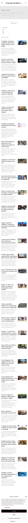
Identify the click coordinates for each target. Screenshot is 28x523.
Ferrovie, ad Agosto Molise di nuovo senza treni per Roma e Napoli (8, 60)
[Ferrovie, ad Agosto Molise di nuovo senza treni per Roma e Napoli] (22, 60)
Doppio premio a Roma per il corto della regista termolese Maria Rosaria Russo (8, 443)
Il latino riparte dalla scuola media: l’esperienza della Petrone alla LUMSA (9, 256)
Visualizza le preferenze (14, 518)
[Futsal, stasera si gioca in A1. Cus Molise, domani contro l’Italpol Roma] (22, 319)
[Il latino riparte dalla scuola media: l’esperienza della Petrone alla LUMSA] (22, 256)
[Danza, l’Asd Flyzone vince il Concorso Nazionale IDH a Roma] (22, 271)
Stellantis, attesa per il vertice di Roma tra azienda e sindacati (8, 92)
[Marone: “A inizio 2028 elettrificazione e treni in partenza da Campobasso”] (22, 333)
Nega (14, 514)
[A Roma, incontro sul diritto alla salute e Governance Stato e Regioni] (22, 108)
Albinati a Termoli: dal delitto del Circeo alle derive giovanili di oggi (8, 459)
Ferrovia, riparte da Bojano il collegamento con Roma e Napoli (8, 396)
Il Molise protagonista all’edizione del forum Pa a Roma (8, 125)
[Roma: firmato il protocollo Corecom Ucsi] (22, 412)
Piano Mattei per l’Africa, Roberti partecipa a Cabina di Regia (8, 346)
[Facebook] (3, 29)
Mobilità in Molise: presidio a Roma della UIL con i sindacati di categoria (9, 475)
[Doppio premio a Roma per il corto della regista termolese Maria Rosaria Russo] (22, 442)
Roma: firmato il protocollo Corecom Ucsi (8, 412)
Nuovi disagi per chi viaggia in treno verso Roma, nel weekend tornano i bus (7, 362)
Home (2, 37)
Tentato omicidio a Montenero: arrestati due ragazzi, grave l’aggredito (8, 305)
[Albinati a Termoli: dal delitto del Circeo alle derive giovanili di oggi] (22, 459)
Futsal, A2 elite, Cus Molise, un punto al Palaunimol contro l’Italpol (7, 287)
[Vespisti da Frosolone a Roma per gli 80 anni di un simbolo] (22, 75)
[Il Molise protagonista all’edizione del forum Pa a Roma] (22, 125)
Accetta (14, 511)
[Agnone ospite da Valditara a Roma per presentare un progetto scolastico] (22, 224)
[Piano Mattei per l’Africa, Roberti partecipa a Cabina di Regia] (22, 346)
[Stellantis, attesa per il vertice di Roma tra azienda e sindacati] (22, 92)
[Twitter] (3, 33)
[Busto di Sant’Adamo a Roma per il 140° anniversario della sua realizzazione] (22, 143)
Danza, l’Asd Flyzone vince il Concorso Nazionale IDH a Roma (9, 271)
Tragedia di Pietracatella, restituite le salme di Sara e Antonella (9, 427)
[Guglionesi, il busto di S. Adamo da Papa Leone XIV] (22, 161)
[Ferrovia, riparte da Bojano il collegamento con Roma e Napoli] (22, 396)
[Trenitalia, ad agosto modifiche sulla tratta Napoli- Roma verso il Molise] (22, 42)
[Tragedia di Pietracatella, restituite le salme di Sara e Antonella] (22, 427)
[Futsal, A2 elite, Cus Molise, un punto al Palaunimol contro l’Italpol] (22, 286)
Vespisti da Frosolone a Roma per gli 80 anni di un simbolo (8, 75)
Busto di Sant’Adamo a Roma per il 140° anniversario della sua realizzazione (8, 144)
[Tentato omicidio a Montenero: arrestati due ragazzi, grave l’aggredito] (22, 305)
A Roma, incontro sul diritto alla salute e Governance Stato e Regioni (7, 109)
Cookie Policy (12, 521)
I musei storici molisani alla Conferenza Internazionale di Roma (8, 241)
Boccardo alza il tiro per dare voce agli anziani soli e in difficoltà (9, 177)
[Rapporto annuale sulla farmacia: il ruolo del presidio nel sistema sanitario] (22, 207)
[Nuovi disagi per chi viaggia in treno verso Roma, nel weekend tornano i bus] (22, 361)
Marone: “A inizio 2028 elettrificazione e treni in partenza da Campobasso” (9, 332)
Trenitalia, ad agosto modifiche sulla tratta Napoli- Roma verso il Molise (7, 43)
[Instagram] (3, 30)
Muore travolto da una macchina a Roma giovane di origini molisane (9, 192)
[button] (26, 496)
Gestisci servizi (7, 507)
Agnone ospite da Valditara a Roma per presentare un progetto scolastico (8, 225)
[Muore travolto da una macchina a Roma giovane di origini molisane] (22, 192)
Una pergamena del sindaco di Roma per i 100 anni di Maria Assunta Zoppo (9, 379)
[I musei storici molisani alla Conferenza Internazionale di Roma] (22, 241)
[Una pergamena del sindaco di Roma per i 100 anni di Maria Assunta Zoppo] (22, 378)
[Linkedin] (3, 32)
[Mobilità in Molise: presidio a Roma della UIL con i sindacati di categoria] (22, 474)
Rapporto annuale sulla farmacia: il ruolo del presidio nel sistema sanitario (8, 208)
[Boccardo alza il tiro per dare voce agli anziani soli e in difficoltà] (22, 177)
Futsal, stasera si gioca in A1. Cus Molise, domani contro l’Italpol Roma (8, 319)
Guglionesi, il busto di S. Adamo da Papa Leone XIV (8, 161)
